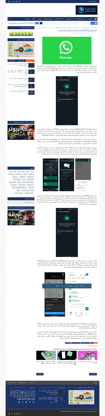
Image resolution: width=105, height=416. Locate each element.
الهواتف (39, 19)
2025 (10, 171)
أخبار (46, 23)
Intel (23, 179)
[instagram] (19, 1)
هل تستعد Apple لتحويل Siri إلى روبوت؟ (18, 78)
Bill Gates (19, 174)
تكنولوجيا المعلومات (29, 193)
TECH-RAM (12, 60)
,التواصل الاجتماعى (80, 33)
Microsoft (30, 185)
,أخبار (94, 33)
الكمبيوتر (90, 19)
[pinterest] (17, 1)
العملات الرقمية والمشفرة (27, 190)
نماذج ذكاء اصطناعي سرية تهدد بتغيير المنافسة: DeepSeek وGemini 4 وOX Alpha (18, 72)
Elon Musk (30, 177)
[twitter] (14, 1)
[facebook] (11, 1)
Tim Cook (13, 185)
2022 (23, 171)
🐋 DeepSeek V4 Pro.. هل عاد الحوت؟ (19, 91)
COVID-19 (11, 174)
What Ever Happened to (19, 187)
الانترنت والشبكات (80, 19)
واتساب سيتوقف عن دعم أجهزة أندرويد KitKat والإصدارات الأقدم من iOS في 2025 (66, 363)
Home (95, 27)
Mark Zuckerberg (28, 182)
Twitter (31, 187)
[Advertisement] (36, 9)
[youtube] (9, 1)
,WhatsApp (73, 33)
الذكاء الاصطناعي (59, 19)
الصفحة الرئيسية (92, 1)
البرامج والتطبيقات (86, 27)
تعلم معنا (27, 19)
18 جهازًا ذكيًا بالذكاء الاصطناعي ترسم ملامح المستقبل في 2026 (28, 23)
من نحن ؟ (31, 382)
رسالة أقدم (39, 374)
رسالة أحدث (93, 374)
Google (15, 177)
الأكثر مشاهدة (21, 60)
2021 (28, 171)
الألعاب (33, 19)
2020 (32, 171)
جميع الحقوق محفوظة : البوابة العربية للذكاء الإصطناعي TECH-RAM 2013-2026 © (78, 411)
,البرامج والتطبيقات (88, 33)
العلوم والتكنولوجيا (47, 19)
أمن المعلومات (68, 19)
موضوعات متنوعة (19, 193)
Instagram (30, 179)
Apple (25, 174)
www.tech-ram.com (26, 399)
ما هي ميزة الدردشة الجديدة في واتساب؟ (87, 362)
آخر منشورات (30, 60)
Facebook (22, 177)
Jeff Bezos (17, 179)
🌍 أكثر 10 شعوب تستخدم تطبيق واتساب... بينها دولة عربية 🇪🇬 (45, 362)
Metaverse (12, 182)
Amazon (31, 174)
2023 (19, 171)
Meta (19, 182)
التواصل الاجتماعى (77, 27)
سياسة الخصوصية (23, 382)
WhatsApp (69, 27)
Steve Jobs (21, 185)
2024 (14, 171)
